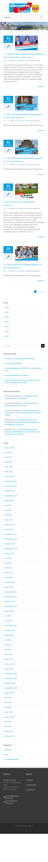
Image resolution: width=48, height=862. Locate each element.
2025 (7, 312)
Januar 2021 (9, 669)
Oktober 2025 (10, 491)
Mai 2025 (8, 515)
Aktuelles (21, 60)
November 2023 (11, 597)
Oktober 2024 (10, 544)
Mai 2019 (8, 726)
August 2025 (9, 500)
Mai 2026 (8, 462)
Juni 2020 (8, 702)
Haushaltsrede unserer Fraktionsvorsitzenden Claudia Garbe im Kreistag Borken (23, 412)
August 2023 (9, 611)
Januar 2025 (9, 529)
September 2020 (11, 688)
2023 (7, 322)
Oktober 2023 (10, 601)
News (7, 754)
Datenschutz (31, 785)
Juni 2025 (8, 510)
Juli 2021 (8, 640)
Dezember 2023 (11, 592)
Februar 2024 (10, 582)
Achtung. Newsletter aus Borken (17, 375)
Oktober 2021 (10, 630)
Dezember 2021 (11, 625)
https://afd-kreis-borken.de (12, 802)
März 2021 (9, 659)
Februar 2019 (10, 736)
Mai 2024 (8, 568)
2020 (7, 331)
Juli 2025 (8, 505)
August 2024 (9, 553)
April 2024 (9, 573)
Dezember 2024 (11, 534)
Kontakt (30, 780)
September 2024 (11, 548)
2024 (7, 317)
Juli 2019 (8, 722)
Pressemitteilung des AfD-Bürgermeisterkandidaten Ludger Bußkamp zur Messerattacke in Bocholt (22, 422)
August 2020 (9, 693)
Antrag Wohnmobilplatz (13, 363)
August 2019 (9, 717)
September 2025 (11, 496)
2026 (7, 307)
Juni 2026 (8, 457)
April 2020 (9, 712)
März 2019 (9, 731)
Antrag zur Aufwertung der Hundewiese (19, 358)
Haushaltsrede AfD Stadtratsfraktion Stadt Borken (21, 397)
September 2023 (11, 606)
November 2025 (11, 486)
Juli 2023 (8, 616)
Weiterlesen (41, 86)
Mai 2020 (8, 707)
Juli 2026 (8, 452)
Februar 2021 (10, 664)
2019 (7, 336)
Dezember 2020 (11, 674)
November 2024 (11, 539)
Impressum (31, 790)
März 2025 (9, 520)
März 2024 (9, 577)
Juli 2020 (8, 698)
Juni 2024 (8, 563)
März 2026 (9, 472)
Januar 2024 (9, 587)
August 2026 (9, 448)
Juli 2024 (8, 558)
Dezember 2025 (11, 481)
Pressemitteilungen (12, 759)
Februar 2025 (10, 524)
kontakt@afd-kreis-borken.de (13, 797)
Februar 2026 (10, 476)
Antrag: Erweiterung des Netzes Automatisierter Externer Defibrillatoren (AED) (22, 381)
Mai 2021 (8, 649)
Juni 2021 (8, 645)
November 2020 (11, 678)
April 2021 (9, 654)
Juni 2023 (8, 621)
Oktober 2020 (10, 683)
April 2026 (9, 467)
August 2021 (9, 635)
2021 (7, 326)
